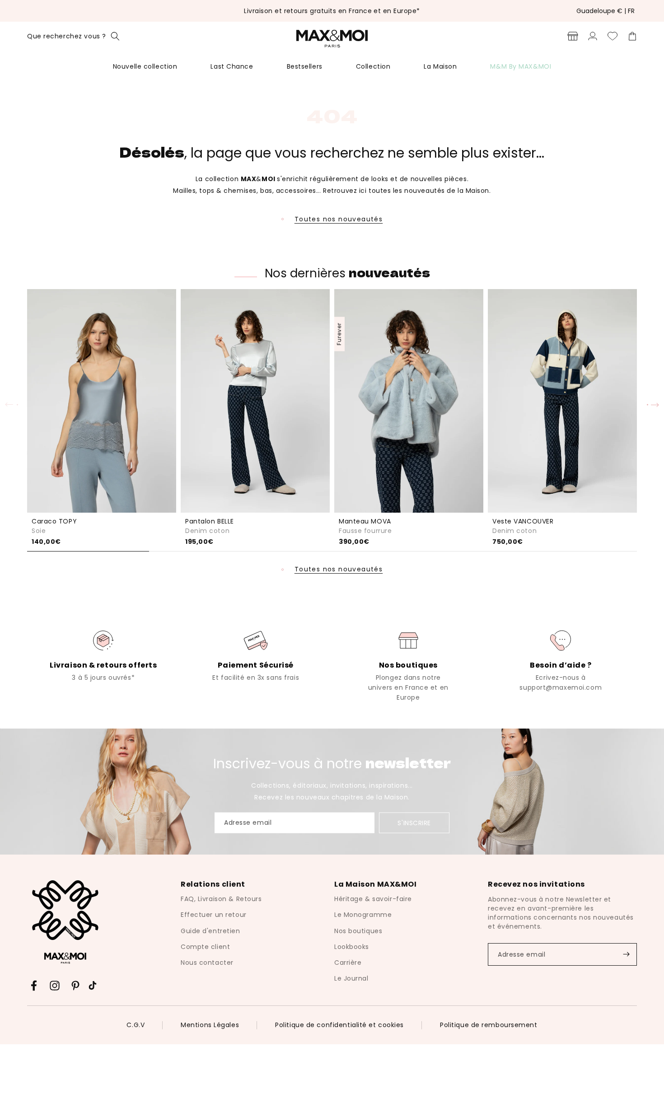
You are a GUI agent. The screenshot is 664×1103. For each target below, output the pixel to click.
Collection (373, 66)
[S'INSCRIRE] (626, 954)
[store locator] (573, 36)
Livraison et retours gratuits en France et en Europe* (332, 10)
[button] (73, 36)
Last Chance (231, 66)
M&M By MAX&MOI (520, 66)
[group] (103, 655)
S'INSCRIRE (414, 822)
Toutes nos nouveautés (339, 219)
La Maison (440, 66)
